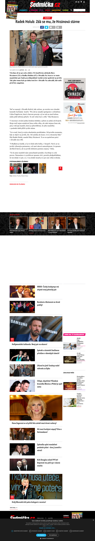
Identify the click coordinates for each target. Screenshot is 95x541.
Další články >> (13, 507)
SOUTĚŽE (50, 518)
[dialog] (47, 530)
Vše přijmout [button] (41, 535)
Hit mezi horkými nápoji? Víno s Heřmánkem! (49, 430)
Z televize (33, 10)
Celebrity (23, 10)
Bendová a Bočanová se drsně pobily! (48, 303)
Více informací (49, 526)
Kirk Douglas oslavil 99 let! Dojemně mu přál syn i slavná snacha (48, 463)
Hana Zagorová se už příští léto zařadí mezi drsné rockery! (34, 423)
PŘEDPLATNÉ (40, 518)
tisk (60, 27)
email (53, 27)
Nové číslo (12, 2)
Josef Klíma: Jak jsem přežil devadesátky (81, 356)
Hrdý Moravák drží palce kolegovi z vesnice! (29, 502)
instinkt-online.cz (79, 388)
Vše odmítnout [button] (53, 535)
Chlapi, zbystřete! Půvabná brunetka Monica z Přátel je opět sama (49, 384)
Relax (47, 10)
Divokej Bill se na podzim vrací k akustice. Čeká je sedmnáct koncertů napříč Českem (81, 381)
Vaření (65, 10)
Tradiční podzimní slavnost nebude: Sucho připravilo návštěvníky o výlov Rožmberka (81, 398)
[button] (47, 528)
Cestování (56, 10)
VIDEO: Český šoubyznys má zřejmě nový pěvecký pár (48, 288)
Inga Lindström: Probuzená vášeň (80, 341)
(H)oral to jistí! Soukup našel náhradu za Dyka (48, 367)
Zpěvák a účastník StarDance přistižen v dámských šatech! (48, 351)
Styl (41, 10)
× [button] (93, 520)
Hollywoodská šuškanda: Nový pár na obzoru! (29, 344)
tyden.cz (79, 405)
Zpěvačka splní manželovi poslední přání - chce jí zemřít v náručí (49, 448)
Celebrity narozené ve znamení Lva (37, 230)
